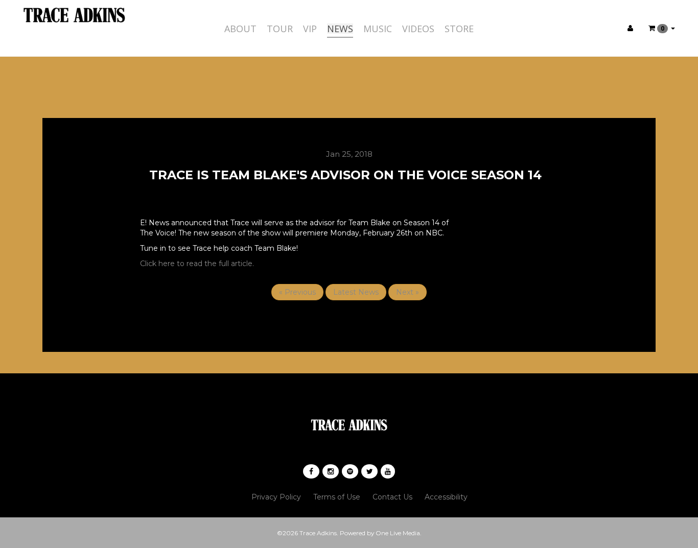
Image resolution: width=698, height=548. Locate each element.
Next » (407, 292)
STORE (459, 28)
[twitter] (369, 471)
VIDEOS (418, 28)
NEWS (340, 28)
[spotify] (350, 471)
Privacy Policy (276, 497)
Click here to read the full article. (197, 263)
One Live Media (398, 533)
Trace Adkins (318, 533)
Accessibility (446, 497)
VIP (310, 28)
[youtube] (388, 471)
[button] (662, 28)
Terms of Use (336, 497)
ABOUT (240, 28)
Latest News (356, 292)
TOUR (280, 28)
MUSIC (377, 28)
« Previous (297, 292)
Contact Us (392, 497)
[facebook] (311, 471)
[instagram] (330, 471)
